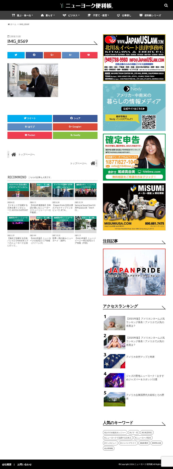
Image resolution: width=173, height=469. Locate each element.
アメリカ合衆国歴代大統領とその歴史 (145, 396)
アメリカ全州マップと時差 (140, 356)
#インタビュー (110, 443)
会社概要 (6, 464)
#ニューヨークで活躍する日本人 (117, 438)
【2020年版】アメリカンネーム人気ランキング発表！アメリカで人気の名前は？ (145, 341)
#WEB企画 (156, 443)
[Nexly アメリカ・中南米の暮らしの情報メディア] (134, 128)
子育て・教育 (100, 15)
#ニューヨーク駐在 (143, 438)
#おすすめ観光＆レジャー (115, 432)
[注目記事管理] (134, 296)
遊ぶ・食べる (24, 15)
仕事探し (126, 15)
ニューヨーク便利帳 (143, 464)
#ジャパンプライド (128, 443)
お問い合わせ (24, 464)
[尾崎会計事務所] (134, 178)
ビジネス (73, 15)
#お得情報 (108, 448)
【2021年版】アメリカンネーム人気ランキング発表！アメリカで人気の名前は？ (145, 322)
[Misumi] (134, 228)
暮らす (49, 15)
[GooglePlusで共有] (52, 55)
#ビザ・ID (134, 432)
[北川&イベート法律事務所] (134, 79)
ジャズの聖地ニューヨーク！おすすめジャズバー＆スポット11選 (145, 377)
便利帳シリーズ (152, 15)
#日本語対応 (147, 432)
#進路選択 (144, 443)
